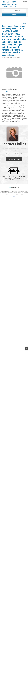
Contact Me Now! (14, 159)
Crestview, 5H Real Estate (11, 59)
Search (14, 14)
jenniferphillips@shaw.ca (14, 180)
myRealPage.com (14, 187)
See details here (6, 92)
